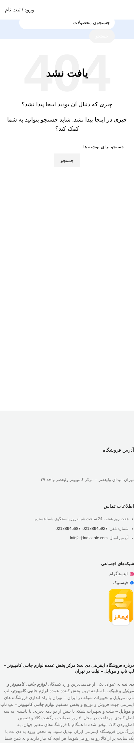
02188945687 (68, 528)
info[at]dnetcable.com (89, 538)
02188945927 (95, 528)
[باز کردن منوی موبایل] (126, 9)
